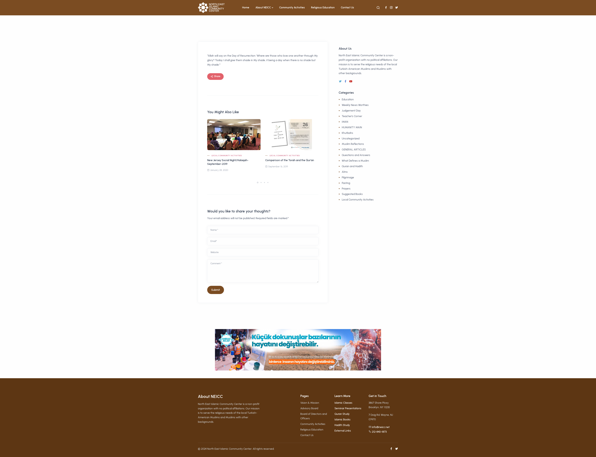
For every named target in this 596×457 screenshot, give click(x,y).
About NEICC (263, 7)
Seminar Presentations (347, 408)
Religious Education (323, 7)
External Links (342, 430)
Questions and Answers (356, 155)
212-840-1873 (379, 431)
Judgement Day (351, 110)
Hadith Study (342, 425)
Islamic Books (342, 419)
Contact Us (347, 7)
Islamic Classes (343, 402)
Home (245, 7)
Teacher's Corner (352, 116)
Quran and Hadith (352, 166)
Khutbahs (347, 132)
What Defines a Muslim (355, 160)
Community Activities (292, 7)
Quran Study (342, 413)
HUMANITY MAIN (352, 127)
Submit (215, 289)
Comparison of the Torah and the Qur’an (289, 160)
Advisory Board (309, 408)
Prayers (346, 188)
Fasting (346, 183)
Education (348, 99)
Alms (345, 171)
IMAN (345, 121)
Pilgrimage (348, 177)
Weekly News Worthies (355, 105)
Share (217, 76)
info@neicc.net (381, 427)
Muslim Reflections (353, 143)
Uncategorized (350, 138)
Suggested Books (352, 194)
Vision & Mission (309, 402)
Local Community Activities (227, 155)
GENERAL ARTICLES (354, 149)
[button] (257, 182)
